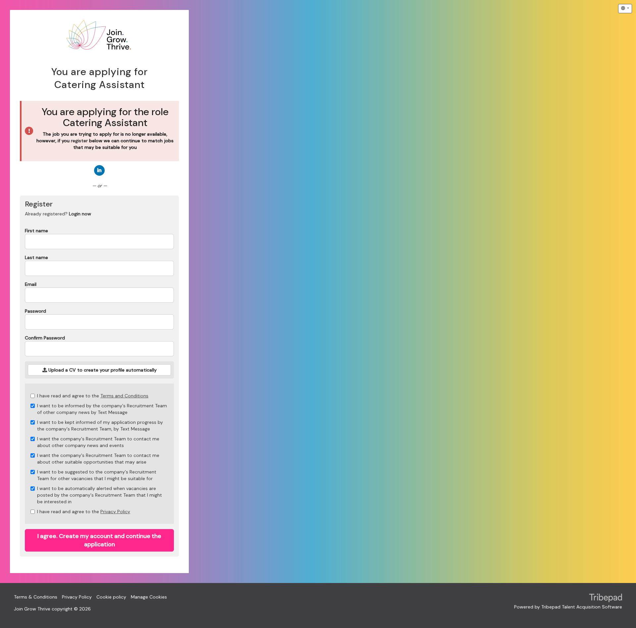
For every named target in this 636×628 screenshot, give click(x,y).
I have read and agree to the (92, 396)
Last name (36, 257)
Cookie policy (111, 597)
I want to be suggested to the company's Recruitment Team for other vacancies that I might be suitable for (96, 475)
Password (35, 311)
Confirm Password (45, 338)
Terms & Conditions (35, 597)
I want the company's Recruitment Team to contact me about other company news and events (98, 442)
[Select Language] (625, 8)
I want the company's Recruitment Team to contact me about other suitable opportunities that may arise (98, 458)
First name (36, 231)
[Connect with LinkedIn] (99, 170)
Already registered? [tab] (58, 214)
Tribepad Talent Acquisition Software (581, 607)
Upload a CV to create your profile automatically (102, 370)
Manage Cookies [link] (149, 597)
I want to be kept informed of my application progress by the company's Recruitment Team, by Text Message (100, 425)
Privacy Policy (115, 512)
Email (30, 284)
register (79, 141)
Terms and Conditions (124, 396)
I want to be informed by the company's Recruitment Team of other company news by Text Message (102, 409)
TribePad (605, 599)
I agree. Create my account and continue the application (99, 540)
